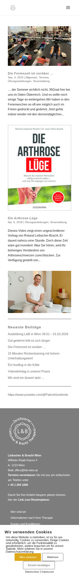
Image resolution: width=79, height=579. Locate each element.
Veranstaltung (41, 81)
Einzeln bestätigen (39, 565)
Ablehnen (52, 557)
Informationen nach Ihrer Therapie (32, 517)
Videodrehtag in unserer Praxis (29, 371)
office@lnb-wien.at (26, 470)
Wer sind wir (18, 511)
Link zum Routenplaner (33, 499)
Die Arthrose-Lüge (23, 218)
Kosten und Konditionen (25, 523)
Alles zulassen (27, 557)
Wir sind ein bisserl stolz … (26, 377)
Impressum (47, 571)
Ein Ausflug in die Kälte (24, 364)
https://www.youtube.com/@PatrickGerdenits (38, 394)
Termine (44, 77)
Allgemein (31, 77)
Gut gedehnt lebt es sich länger (29, 340)
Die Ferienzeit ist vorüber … (30, 73)
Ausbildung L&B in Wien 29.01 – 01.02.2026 (38, 334)
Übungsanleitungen (19, 81)
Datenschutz (32, 571)
